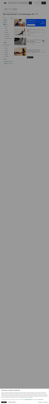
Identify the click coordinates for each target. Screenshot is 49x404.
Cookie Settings (11, 402)
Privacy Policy (41, 399)
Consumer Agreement (28, 399)
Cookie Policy (45, 402)
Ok (3, 402)
